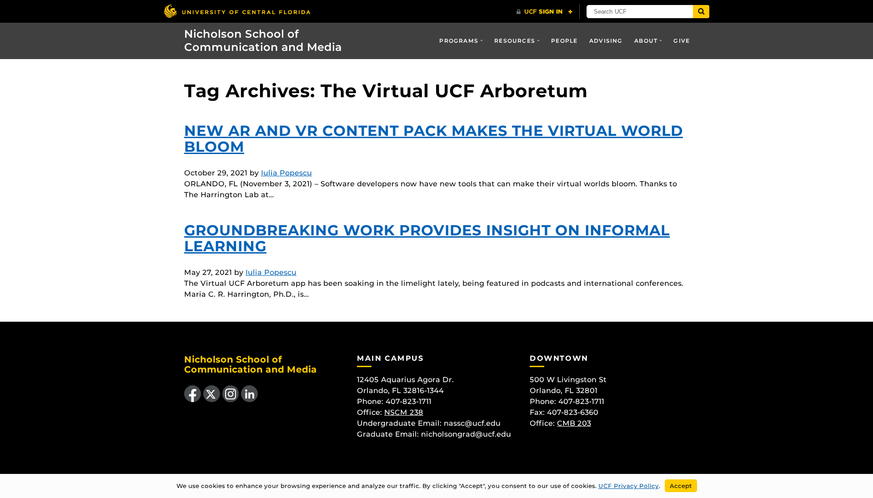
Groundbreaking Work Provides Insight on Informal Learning (427, 238)
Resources (514, 40)
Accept (681, 485)
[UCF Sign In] (544, 12)
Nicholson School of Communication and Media (263, 40)
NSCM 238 (403, 412)
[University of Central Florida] (237, 11)
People (564, 40)
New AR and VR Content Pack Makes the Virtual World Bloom (433, 138)
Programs (458, 40)
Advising (606, 40)
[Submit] (701, 11)
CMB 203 (574, 423)
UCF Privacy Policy (628, 485)
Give (681, 40)
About (645, 40)
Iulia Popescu (286, 173)
